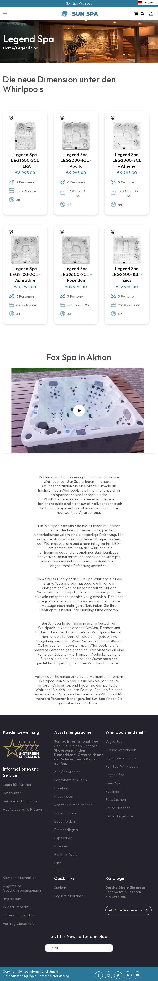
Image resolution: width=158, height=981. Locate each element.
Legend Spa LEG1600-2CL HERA (25, 160)
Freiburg (61, 846)
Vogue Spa (114, 741)
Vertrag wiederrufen (20, 923)
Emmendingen (66, 829)
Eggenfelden (64, 821)
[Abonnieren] (109, 949)
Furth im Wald (66, 854)
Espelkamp (63, 838)
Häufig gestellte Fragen (22, 809)
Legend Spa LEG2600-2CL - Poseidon (76, 274)
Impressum (12, 898)
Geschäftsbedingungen (20, 976)
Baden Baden (65, 813)
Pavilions (112, 791)
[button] (5, 13)
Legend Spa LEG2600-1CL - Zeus (126, 274)
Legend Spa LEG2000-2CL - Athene (127, 160)
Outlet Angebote (119, 816)
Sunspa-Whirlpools (121, 750)
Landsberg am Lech (70, 780)
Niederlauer (64, 796)
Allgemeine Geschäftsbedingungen (22, 888)
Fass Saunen (115, 799)
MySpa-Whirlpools (120, 758)
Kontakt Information (19, 877)
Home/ (9, 47)
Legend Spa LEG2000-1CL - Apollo (76, 160)
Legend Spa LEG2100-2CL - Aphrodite (25, 274)
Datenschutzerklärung (21, 915)
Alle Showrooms (67, 771)
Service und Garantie (20, 801)
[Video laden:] (79, 410)
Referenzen (12, 793)
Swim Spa (113, 783)
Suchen (60, 887)
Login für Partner (17, 784)
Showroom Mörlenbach (73, 805)
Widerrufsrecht (16, 907)
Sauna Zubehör (117, 808)
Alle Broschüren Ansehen (126, 910)
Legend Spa (27, 47)
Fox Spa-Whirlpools (121, 766)
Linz (57, 863)
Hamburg (62, 788)
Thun (58, 871)
